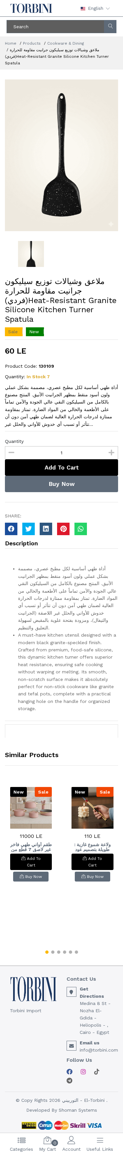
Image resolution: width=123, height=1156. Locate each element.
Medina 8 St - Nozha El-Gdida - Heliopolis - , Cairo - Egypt (95, 1018)
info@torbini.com (99, 1050)
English (95, 8)
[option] (61, 155)
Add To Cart (62, 467)
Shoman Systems (78, 1110)
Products (32, 43)
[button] (47, 952)
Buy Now (62, 483)
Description (21, 543)
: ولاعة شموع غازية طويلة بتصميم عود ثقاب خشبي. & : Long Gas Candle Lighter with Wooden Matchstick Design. (92, 847)
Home (10, 43)
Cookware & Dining (65, 43)
